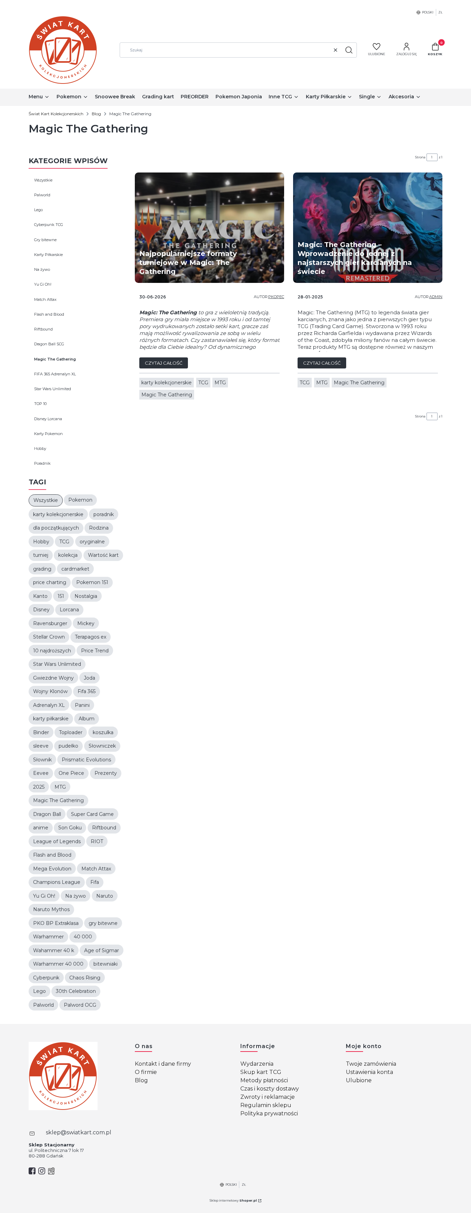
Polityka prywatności (269, 1113)
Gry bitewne (45, 239)
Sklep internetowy (233, 1200)
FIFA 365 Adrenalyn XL (55, 374)
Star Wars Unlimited (52, 388)
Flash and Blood (49, 314)
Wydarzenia (256, 1064)
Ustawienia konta (369, 1072)
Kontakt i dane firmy (163, 1064)
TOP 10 (40, 403)
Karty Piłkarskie (48, 254)
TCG (203, 382)
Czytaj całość (163, 363)
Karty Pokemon (48, 433)
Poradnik (42, 463)
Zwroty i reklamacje (267, 1097)
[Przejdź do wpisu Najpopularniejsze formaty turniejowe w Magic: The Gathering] (209, 227)
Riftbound (43, 329)
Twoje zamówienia (371, 1064)
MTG (220, 382)
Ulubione (359, 1080)
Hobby (40, 448)
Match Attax (45, 299)
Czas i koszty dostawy (269, 1088)
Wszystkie (43, 180)
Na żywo (42, 269)
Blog (96, 113)
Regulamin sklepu (265, 1105)
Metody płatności (264, 1080)
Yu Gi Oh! (42, 284)
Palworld (42, 195)
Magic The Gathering (55, 359)
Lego (38, 209)
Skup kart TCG (260, 1072)
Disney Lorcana (48, 418)
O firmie (146, 1072)
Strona (420, 157)
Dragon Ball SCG (49, 344)
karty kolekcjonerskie (166, 382)
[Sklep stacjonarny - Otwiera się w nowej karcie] (51, 1170)
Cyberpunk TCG (48, 224)
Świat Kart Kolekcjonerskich (56, 113)
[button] (349, 50)
